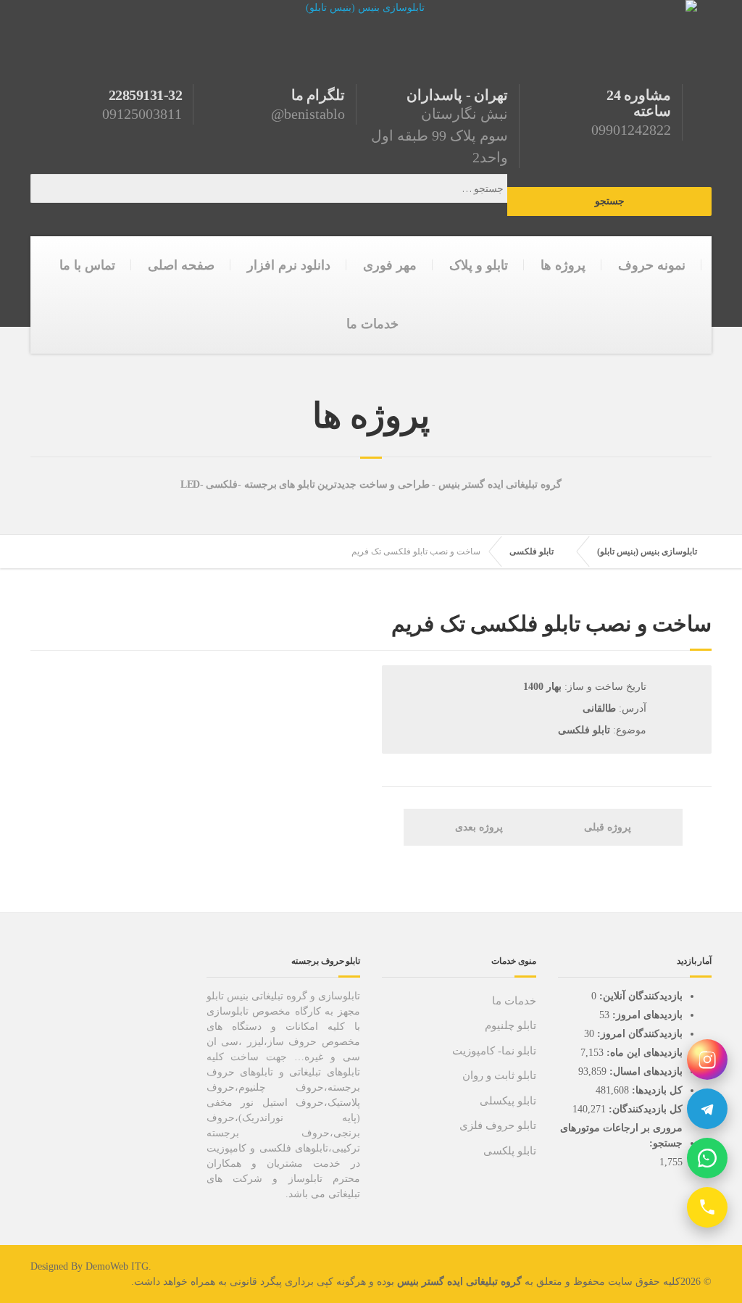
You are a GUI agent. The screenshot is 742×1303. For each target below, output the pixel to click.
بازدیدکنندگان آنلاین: (639, 996)
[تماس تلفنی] (707, 1207)
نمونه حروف (651, 265)
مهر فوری (390, 265)
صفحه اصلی (181, 265)
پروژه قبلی (609, 827)
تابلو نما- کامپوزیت (494, 1051)
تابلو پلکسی (509, 1151)
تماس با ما (87, 265)
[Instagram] (707, 1059)
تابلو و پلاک (478, 265)
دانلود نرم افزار (288, 265)
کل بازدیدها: (656, 1090)
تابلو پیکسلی (508, 1101)
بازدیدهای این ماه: (643, 1052)
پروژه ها (563, 265)
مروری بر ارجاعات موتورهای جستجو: (621, 1136)
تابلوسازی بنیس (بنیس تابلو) (647, 551)
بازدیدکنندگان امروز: (638, 1033)
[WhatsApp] (707, 1158)
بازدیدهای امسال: (644, 1071)
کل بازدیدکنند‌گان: (644, 1109)
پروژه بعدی (477, 827)
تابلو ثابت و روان (499, 1075)
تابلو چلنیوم (510, 1025)
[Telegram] (707, 1108)
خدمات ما (372, 324)
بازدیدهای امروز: (646, 1014)
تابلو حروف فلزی (497, 1125)
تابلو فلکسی (531, 551)
